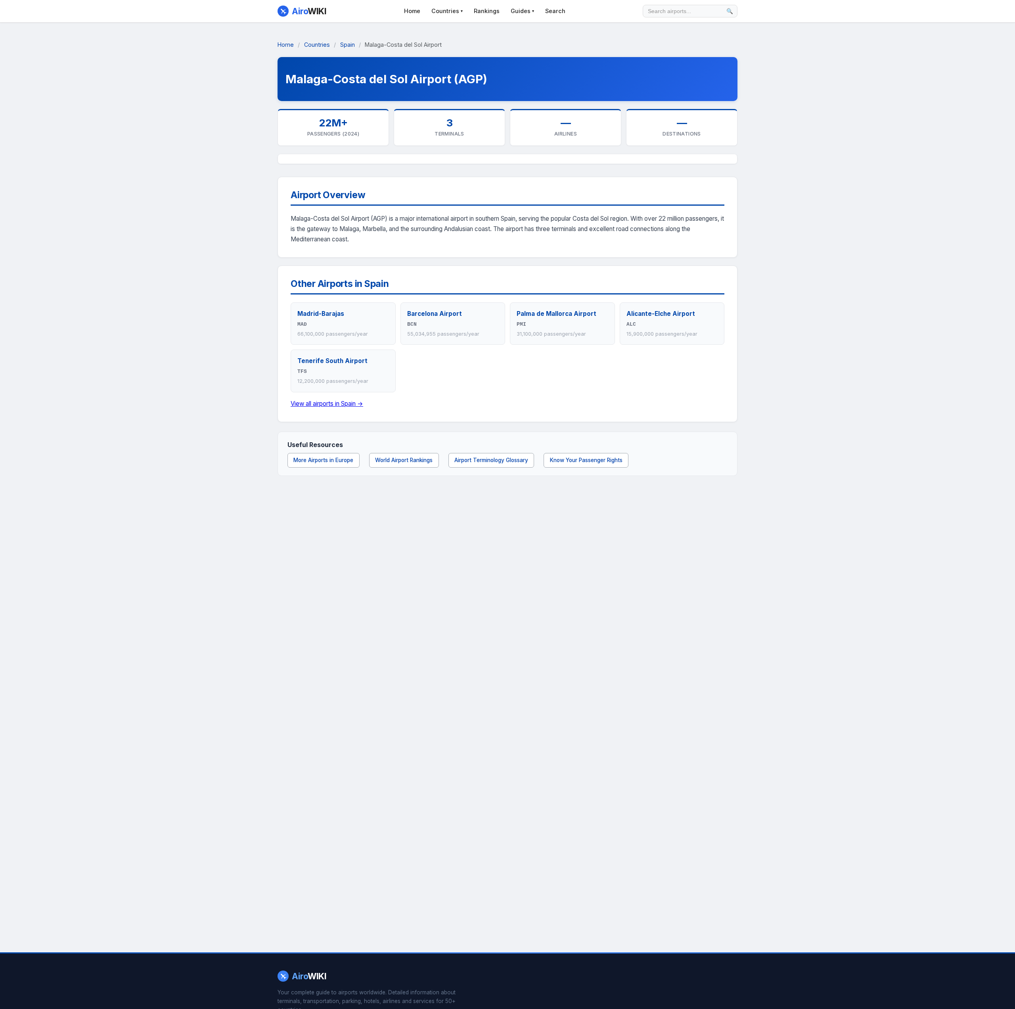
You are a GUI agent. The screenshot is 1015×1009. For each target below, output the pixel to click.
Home (412, 11)
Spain (347, 44)
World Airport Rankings (404, 460)
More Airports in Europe (323, 460)
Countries (447, 11)
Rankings (487, 11)
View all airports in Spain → (327, 403)
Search (555, 11)
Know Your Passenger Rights (586, 460)
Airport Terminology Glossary (491, 460)
